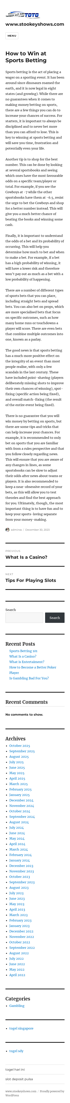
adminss (16, 529)
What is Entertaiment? (26, 662)
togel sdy (16, 1051)
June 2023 (17, 898)
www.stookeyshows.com (34, 24)
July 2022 (16, 958)
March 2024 (18, 849)
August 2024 (19, 822)
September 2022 (22, 948)
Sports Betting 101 (23, 651)
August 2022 (19, 953)
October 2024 (19, 811)
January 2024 (19, 860)
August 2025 (19, 757)
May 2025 (16, 773)
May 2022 (16, 969)
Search (10, 610)
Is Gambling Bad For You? (29, 678)
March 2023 (18, 915)
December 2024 (21, 800)
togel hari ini (15, 1069)
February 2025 (20, 789)
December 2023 (21, 866)
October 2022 (19, 942)
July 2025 (16, 762)
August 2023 (19, 888)
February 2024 (20, 855)
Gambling (16, 1006)
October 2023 (19, 877)
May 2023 (16, 904)
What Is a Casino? (22, 656)
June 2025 (17, 767)
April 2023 (17, 909)
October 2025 (19, 746)
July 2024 (16, 827)
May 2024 (16, 838)
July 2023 (16, 893)
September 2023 (22, 882)
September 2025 (22, 751)
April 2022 (17, 975)
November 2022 (21, 937)
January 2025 (19, 795)
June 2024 (17, 833)
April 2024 (17, 844)
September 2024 (22, 817)
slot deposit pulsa (19, 1079)
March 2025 (18, 784)
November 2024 (21, 806)
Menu (12, 35)
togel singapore (21, 1028)
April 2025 (17, 778)
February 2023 (20, 920)
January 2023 (19, 926)
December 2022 (21, 931)
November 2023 (21, 871)
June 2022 (17, 964)
